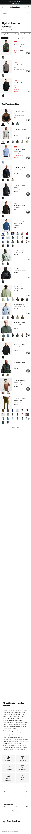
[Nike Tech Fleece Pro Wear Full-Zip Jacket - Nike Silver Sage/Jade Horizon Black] (17, 142)
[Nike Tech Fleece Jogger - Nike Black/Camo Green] (17, 415)
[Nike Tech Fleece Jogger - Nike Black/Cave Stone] (12, 415)
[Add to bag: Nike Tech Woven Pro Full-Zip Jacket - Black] (28, 91)
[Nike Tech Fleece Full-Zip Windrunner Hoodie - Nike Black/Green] (12, 238)
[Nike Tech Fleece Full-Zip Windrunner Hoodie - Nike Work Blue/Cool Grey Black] (3, 241)
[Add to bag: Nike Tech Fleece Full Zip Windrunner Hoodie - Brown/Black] (28, 212)
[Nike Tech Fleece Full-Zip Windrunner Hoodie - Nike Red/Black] (27, 234)
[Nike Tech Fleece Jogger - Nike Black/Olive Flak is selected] (3, 411)
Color (25, 38)
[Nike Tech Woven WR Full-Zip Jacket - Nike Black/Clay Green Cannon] (17, 124)
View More (15, 427)
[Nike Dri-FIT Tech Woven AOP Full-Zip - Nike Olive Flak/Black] (8, 375)
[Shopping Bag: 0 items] (28, 7)
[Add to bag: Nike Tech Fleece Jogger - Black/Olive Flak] (28, 418)
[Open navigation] (5, 7)
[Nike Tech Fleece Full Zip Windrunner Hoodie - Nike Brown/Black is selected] (3, 216)
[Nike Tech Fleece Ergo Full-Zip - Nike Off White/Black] (12, 299)
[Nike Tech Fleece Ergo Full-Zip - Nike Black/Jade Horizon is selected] (3, 299)
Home (2, 19)
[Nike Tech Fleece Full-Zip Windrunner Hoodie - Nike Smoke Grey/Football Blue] (12, 241)
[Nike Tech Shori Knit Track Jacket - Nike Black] (12, 335)
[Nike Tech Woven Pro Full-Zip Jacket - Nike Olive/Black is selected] (3, 57)
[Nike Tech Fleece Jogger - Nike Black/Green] (3, 422)
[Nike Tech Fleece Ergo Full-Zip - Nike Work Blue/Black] (8, 299)
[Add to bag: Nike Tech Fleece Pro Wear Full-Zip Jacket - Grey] (28, 137)
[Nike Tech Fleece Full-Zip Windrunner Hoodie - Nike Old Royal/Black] (3, 238)
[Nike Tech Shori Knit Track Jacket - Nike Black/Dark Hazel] (3, 339)
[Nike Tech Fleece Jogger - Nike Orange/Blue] (12, 419)
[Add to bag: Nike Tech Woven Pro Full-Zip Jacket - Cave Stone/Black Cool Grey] (28, 71)
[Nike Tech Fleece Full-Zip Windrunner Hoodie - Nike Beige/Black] (17, 238)
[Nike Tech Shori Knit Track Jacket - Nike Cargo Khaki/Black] (17, 335)
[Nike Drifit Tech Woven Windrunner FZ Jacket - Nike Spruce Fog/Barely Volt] (17, 317)
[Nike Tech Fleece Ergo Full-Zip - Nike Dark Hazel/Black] (17, 299)
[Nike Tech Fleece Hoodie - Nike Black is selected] (3, 357)
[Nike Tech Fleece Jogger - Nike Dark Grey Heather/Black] (27, 415)
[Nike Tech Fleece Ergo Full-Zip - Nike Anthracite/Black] (27, 299)
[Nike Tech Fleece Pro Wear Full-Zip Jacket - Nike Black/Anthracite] (8, 142)
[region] (15, 2)
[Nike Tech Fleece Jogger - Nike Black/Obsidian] (8, 422)
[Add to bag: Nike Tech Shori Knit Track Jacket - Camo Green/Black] (28, 335)
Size (11, 38)
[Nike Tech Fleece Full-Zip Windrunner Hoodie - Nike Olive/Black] (3, 245)
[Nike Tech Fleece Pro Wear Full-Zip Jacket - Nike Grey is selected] (3, 142)
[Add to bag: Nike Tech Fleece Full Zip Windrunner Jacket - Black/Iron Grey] (28, 194)
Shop (5, 791)
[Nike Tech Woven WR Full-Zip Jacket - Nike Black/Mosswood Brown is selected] (3, 124)
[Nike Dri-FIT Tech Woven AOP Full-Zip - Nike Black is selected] (3, 375)
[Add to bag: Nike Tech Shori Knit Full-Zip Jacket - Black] (28, 176)
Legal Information (9, 796)
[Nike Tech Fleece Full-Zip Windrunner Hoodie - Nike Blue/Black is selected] (3, 234)
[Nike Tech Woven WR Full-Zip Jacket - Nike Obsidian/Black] (12, 124)
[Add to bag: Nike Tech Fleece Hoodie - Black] (28, 353)
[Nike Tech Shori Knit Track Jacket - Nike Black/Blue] (8, 335)
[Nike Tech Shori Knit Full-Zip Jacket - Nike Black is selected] (3, 180)
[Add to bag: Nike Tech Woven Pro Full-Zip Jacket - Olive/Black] (28, 53)
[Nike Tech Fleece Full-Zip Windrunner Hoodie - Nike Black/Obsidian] (27, 238)
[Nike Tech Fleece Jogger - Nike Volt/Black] (22, 411)
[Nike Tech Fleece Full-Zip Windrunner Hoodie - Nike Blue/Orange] (8, 234)
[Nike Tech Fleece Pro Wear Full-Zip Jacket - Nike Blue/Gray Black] (12, 142)
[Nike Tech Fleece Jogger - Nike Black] (27, 411)
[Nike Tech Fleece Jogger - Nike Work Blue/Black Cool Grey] (8, 419)
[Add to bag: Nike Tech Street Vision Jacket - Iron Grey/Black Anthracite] (28, 277)
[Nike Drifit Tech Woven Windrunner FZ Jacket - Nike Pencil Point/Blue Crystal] (8, 317)
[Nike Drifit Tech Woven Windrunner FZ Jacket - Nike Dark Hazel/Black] (22, 317)
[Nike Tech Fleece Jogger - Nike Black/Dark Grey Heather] (17, 411)
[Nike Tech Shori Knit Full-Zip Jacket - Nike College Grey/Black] (12, 180)
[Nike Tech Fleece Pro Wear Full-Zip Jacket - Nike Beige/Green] (27, 142)
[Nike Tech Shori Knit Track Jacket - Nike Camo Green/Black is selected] (3, 335)
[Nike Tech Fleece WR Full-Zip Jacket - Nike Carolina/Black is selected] (3, 162)
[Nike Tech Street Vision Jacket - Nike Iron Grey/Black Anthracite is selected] (3, 281)
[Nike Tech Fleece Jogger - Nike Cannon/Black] (22, 419)
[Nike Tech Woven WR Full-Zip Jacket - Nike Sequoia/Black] (8, 124)
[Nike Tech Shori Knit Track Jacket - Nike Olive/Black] (22, 335)
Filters (4, 38)
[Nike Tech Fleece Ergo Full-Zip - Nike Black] (22, 299)
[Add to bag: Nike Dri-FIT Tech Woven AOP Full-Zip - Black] (28, 371)
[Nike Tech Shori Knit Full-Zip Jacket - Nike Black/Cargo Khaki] (8, 180)
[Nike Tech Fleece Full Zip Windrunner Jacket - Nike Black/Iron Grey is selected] (3, 198)
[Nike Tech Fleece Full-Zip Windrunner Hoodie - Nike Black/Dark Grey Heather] (12, 234)
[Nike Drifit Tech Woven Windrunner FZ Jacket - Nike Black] (12, 317)
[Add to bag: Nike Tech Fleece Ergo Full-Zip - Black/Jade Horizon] (28, 295)
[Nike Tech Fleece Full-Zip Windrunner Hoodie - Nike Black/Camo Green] (8, 241)
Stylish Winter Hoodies (10, 34)
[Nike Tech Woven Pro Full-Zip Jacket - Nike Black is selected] (3, 95)
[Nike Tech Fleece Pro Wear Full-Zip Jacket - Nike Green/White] (22, 142)
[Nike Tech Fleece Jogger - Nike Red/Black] (22, 415)
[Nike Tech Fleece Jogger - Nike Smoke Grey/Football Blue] (17, 419)
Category (18, 38)
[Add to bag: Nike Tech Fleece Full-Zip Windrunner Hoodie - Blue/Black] (28, 241)
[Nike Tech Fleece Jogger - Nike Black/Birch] (3, 415)
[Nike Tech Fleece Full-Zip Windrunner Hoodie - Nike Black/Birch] (8, 238)
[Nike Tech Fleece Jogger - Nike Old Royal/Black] (12, 411)
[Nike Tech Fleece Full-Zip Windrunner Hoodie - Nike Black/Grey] (22, 238)
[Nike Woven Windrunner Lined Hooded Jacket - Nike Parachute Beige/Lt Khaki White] (8, 393)
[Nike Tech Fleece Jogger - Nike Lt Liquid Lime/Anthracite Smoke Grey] (8, 415)
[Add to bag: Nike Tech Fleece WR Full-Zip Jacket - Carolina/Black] (28, 158)
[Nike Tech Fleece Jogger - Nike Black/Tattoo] (8, 411)
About (5, 787)
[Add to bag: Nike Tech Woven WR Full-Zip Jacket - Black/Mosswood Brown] (28, 119)
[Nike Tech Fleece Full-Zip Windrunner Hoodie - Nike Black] (17, 241)
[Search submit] (28, 13)
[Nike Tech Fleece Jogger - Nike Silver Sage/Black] (3, 419)
